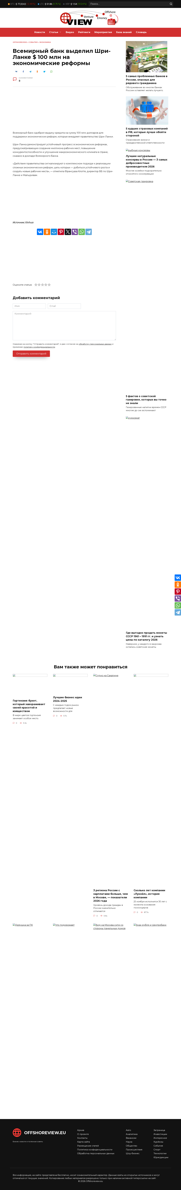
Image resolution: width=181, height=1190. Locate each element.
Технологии (160, 1153)
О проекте (83, 1134)
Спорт (157, 1149)
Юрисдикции (161, 1157)
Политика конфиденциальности (94, 1149)
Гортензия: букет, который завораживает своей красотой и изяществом (29, 706)
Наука (129, 1142)
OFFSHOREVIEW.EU (45, 1132)
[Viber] (75, 232)
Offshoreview (20, 42)
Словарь (141, 32)
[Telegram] (88, 232)
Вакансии (131, 1138)
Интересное (160, 1138)
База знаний (124, 32)
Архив (80, 1130)
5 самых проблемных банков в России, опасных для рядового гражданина (146, 80)
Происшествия (134, 1149)
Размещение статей (88, 1146)
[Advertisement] (64, 111)
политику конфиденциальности (39, 347)
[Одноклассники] (47, 232)
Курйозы (158, 1142)
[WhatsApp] (81, 232)
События (33, 42)
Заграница (159, 1130)
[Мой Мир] (54, 232)
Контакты (82, 1138)
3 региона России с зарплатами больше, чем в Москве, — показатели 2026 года (110, 895)
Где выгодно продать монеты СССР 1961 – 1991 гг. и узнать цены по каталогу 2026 (146, 636)
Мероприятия (103, 32)
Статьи (53, 32)
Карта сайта (83, 1142)
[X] (68, 232)
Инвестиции (160, 1134)
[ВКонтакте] (40, 232)
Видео (70, 32)
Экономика (45, 42)
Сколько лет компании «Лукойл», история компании (149, 894)
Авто (128, 1130)
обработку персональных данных (95, 344)
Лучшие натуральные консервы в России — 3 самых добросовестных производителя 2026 (146, 161)
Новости (39, 32)
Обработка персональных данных (95, 1153)
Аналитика (131, 1134)
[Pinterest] (61, 232)
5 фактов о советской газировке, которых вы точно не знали (146, 400)
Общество (131, 1146)
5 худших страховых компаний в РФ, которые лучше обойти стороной (147, 132)
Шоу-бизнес (132, 1153)
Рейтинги (84, 32)
